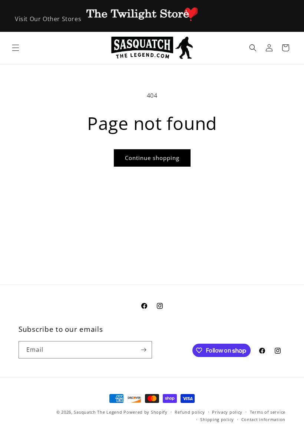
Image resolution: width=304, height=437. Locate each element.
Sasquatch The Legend (98, 412)
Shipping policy (217, 419)
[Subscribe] (143, 349)
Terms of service (267, 412)
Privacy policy (227, 412)
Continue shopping (152, 157)
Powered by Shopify (145, 412)
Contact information (263, 419)
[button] (15, 48)
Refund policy (190, 412)
